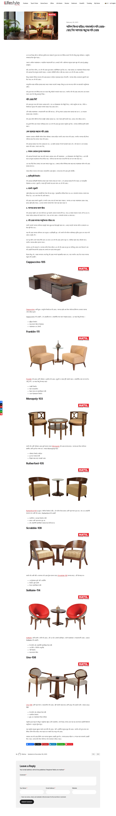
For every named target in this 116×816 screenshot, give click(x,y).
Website (74, 788)
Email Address (50, 788)
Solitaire (29, 638)
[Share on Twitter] (1, 404)
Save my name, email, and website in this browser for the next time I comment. (43, 797)
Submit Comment (27, 802)
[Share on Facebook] (1, 402)
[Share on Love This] (1, 414)
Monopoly (55, 446)
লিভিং (93, 754)
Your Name (23, 788)
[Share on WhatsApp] (1, 411)
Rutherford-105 (31, 511)
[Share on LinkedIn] (1, 409)
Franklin (29, 379)
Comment (23, 775)
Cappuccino (30, 309)
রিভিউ (98, 754)
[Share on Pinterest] (1, 407)
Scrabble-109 (62, 575)
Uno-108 (29, 705)
